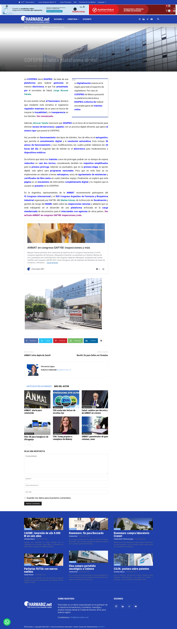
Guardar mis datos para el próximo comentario (49, 498)
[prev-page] (25, 444)
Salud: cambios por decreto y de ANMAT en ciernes (95, 411)
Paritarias (28, 565)
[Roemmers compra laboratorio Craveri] (133, 524)
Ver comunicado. (45, 116)
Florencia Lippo (32, 66)
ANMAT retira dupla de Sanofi (37, 355)
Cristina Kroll (73, 536)
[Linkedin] (143, 19)
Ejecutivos (73, 529)
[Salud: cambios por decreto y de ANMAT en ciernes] (95, 399)
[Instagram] (139, 19)
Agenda (27, 407)
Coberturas (72, 19)
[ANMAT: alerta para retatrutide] (37, 399)
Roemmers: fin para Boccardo (86, 533)
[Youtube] (151, 19)
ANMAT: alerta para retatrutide (33, 411)
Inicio (26, 27)
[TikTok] (147, 19)
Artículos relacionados (39, 386)
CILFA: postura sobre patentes (131, 568)
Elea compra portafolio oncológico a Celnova (82, 567)
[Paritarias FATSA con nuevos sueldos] (43, 560)
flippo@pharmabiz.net (64, 370)
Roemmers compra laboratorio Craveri (131, 534)
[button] (158, 19)
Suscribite (87, 19)
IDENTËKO (101, 627)
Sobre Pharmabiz (65, 2)
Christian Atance (29, 539)
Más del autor (61, 386)
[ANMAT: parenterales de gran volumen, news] (95, 425)
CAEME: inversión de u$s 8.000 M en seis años (42, 534)
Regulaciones (34, 27)
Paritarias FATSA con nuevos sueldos (41, 570)
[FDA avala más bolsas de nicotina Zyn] (66, 399)
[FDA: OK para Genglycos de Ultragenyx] (37, 425)
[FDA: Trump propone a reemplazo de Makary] (66, 425)
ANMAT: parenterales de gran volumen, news (95, 437)
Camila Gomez (28, 575)
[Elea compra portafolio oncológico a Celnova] (88, 557)
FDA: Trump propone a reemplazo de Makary (62, 437)
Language (101, 2)
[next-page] (29, 444)
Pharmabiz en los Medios (87, 2)
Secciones (58, 19)
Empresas (28, 529)
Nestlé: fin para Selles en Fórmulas (92, 355)
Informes (117, 529)
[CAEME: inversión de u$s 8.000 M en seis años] (43, 524)
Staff (75, 2)
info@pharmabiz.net (79, 617)
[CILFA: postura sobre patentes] (133, 560)
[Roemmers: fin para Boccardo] (88, 524)
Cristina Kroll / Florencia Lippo (123, 539)
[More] (101, 340)
